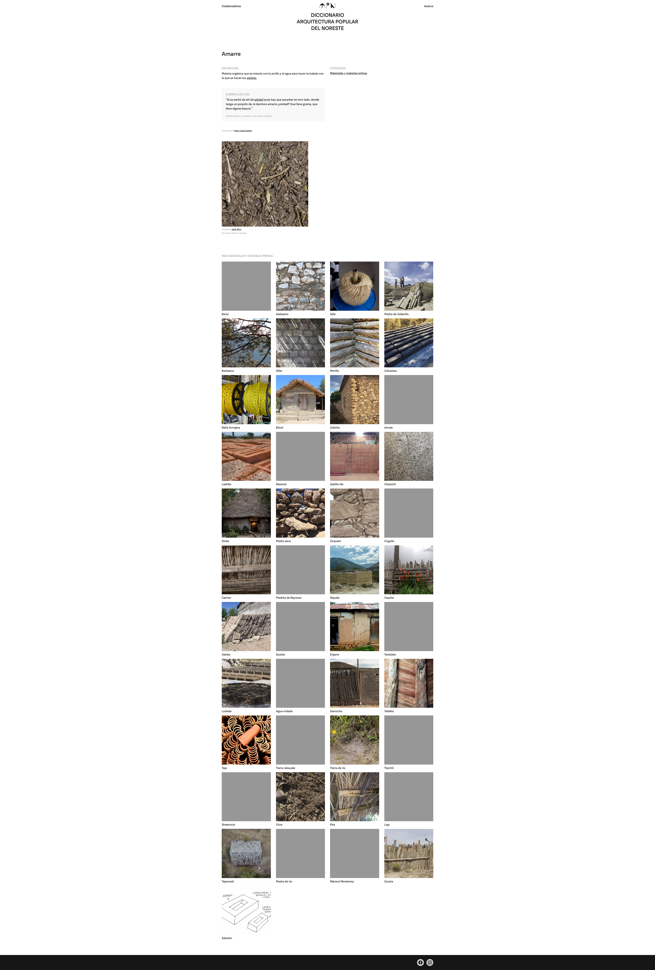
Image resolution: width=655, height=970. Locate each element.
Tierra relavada (285, 768)
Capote (389, 597)
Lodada (226, 711)
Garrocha (336, 711)
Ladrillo (226, 484)
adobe (258, 99)
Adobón (227, 938)
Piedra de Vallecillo (396, 314)
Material (281, 484)
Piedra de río (284, 881)
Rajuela (334, 597)
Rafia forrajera (231, 427)
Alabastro (282, 314)
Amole (388, 427)
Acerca (428, 6)
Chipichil (390, 484)
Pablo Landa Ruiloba (243, 130)
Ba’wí (225, 314)
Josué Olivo (236, 229)
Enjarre (334, 654)
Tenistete (390, 654)
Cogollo (389, 541)
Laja (387, 824)
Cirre (279, 824)
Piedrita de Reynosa (288, 597)
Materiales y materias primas (348, 73)
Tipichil (389, 768)
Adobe (226, 654)
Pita (332, 824)
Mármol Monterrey (342, 881)
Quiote (388, 881)
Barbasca (228, 370)
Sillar (279, 370)
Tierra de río (337, 768)
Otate (225, 541)
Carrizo (226, 597)
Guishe (280, 654)
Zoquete (335, 541)
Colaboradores (231, 6)
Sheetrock (228, 824)
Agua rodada (284, 711)
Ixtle (333, 314)
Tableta (389, 711)
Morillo (334, 370)
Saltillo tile (336, 484)
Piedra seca (283, 541)
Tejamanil (228, 881)
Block (279, 427)
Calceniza (390, 370)
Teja (224, 768)
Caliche (335, 427)
